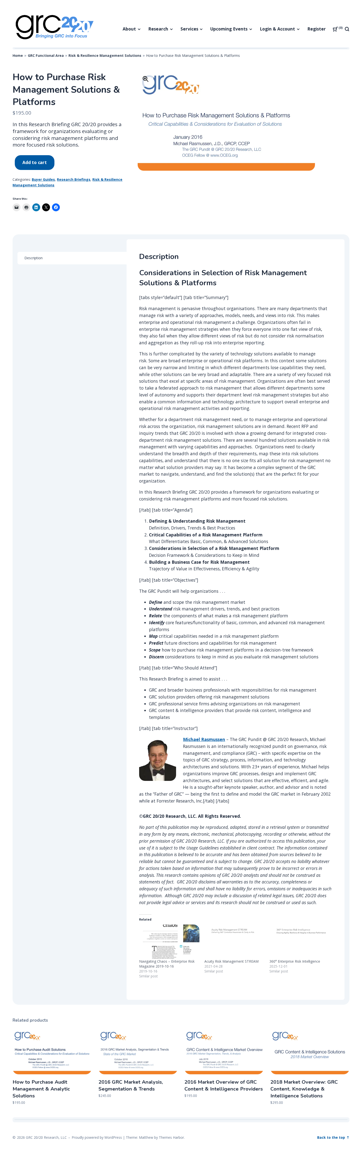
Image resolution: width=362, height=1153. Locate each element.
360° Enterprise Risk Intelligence (294, 961)
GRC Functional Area (46, 55)
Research (158, 29)
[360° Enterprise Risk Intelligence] (299, 942)
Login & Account (277, 29)
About (129, 29)
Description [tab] (33, 258)
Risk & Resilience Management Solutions (104, 55)
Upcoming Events (228, 29)
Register (316, 29)
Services (189, 29)
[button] (145, 79)
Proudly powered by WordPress (97, 1137)
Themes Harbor (171, 1137)
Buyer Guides (43, 179)
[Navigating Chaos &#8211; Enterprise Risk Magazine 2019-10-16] (169, 942)
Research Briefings (73, 179)
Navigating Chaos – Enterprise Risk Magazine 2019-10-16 (167, 964)
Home (18, 55)
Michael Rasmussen (204, 739)
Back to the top (331, 1137)
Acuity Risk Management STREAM (231, 961)
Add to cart (34, 162)
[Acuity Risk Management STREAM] (234, 942)
